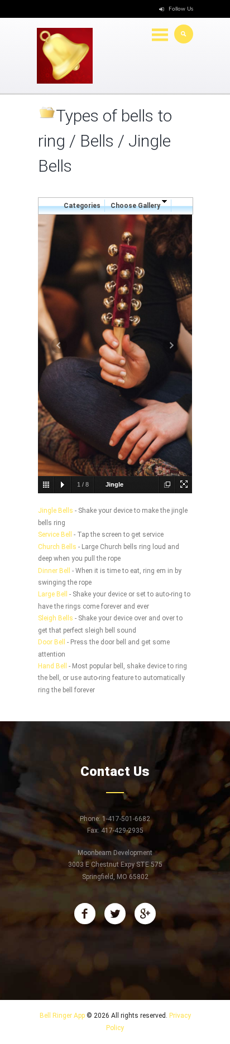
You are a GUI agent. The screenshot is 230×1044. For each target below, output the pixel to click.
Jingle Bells (55, 510)
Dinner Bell (54, 571)
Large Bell (53, 594)
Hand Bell (52, 666)
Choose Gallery (136, 206)
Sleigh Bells (55, 618)
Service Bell (55, 534)
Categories (82, 206)
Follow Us (181, 9)
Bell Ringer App (62, 1015)
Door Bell (51, 642)
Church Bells (57, 547)
